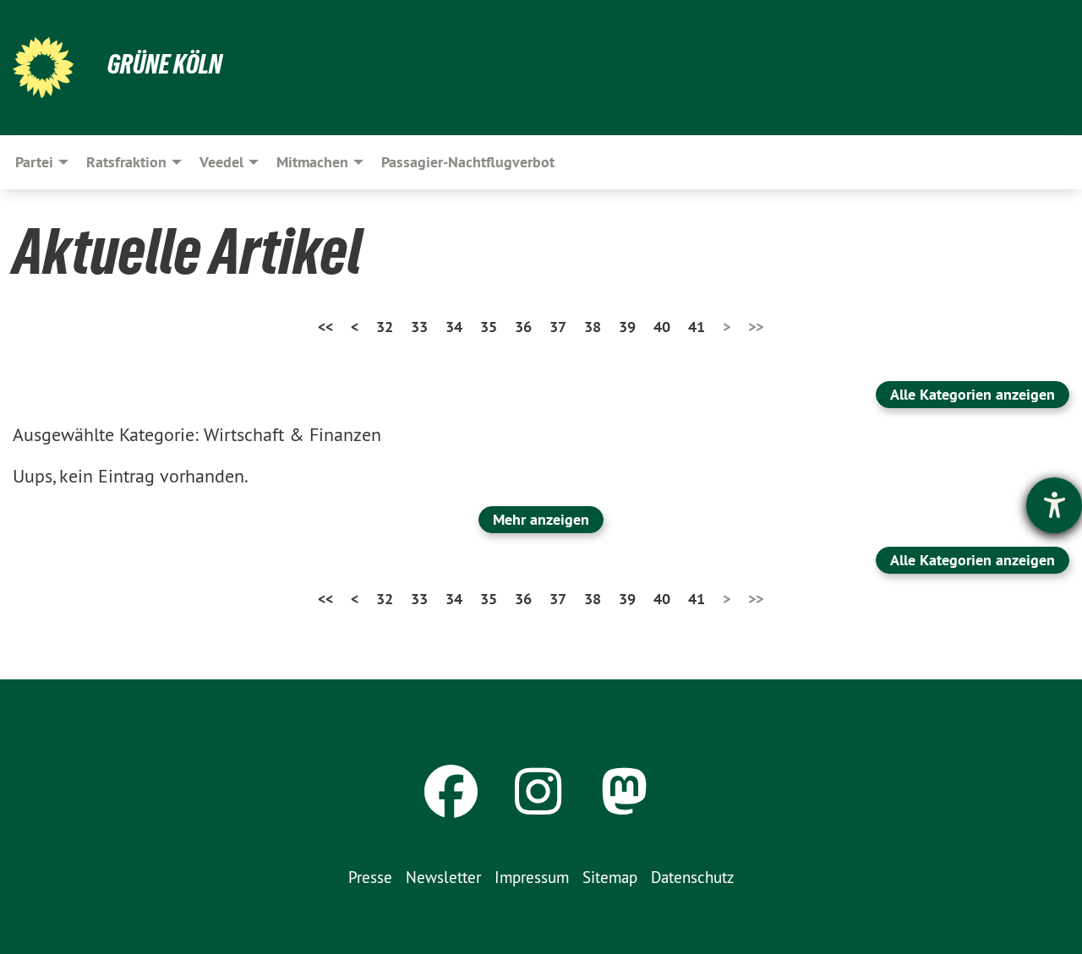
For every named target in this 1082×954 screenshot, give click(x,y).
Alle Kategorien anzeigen (972, 394)
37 (557, 326)
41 (696, 326)
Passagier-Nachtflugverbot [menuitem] (468, 162)
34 (453, 326)
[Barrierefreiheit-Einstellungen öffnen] (1054, 505)
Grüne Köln (164, 64)
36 (523, 326)
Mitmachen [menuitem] (312, 162)
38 (592, 326)
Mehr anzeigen (541, 519)
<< (325, 326)
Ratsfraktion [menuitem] (126, 162)
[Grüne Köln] (43, 67)
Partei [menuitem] (34, 162)
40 (661, 326)
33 (419, 326)
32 (384, 326)
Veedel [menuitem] (221, 162)
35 (488, 326)
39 (627, 326)
